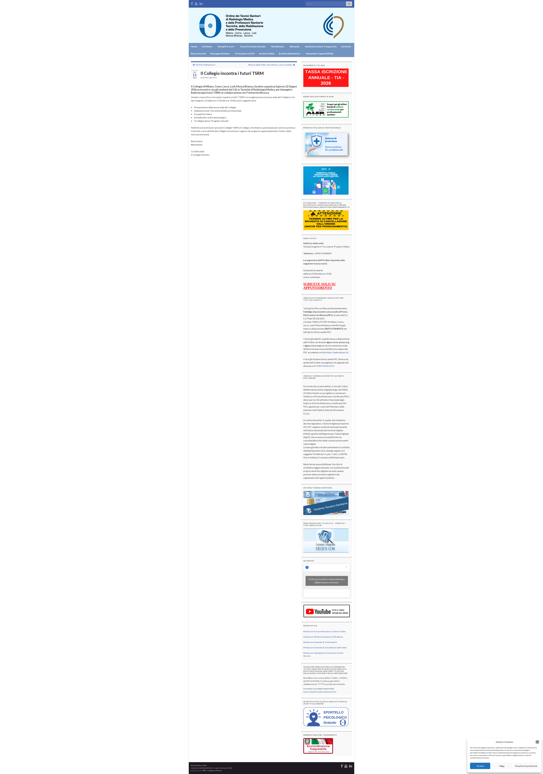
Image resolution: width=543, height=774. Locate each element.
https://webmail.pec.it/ (337, 352)
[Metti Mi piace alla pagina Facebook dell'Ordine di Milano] (192, 3)
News (215, 78)
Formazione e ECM (245, 53)
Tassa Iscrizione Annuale (253, 46)
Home (194, 46)
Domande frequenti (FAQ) (319, 53)
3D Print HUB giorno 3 (205, 65)
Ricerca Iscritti (198, 53)
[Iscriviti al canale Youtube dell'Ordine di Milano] (196, 3)
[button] (537, 742)
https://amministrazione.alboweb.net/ (319, 692)
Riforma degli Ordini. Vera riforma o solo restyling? (270, 65)
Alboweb (294, 46)
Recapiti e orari (226, 46)
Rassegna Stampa (220, 53)
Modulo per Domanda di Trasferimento (320, 642)
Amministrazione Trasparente (321, 46)
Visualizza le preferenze (526, 766)
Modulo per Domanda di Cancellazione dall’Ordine (325, 647)
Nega (501, 766)
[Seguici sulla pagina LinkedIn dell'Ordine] (201, 3)
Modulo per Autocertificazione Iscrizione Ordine (324, 631)
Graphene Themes (215, 770)
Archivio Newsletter (289, 53)
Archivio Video (266, 53)
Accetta (480, 766)
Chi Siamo (207, 46)
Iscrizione (346, 46)
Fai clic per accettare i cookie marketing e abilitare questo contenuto (327, 581)
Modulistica (277, 46)
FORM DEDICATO (324, 366)
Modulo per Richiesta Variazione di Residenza (323, 637)
